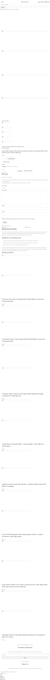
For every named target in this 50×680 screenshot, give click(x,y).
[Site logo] (25, 1)
